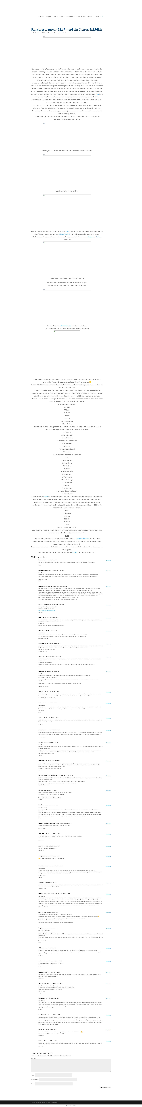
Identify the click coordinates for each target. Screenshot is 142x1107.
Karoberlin (41, 643)
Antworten (108, 560)
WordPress (55, 1102)
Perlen (78, 16)
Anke (39, 912)
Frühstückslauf (66, 326)
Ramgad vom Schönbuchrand (46, 823)
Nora (39, 630)
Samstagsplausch (58, 32)
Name (33, 1075)
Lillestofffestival (64, 234)
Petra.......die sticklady (44, 586)
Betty (46, 496)
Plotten (83, 16)
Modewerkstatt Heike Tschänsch (47, 775)
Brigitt (40, 928)
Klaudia (40, 671)
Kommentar (34, 1058)
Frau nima (41, 730)
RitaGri (40, 617)
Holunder (41, 760)
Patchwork (70, 16)
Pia (39, 790)
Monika (40, 1029)
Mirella (40, 1040)
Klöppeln (48, 16)
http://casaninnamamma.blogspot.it (46, 610)
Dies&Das (48, 32)
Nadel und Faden (94, 237)
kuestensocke (42, 1014)
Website (33, 1083)
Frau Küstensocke (82, 538)
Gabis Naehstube (43, 570)
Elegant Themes (41, 1102)
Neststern (41, 972)
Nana (39, 560)
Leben (54, 16)
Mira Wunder (42, 998)
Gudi (39, 703)
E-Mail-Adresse (35, 1079)
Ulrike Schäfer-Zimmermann (46, 893)
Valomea (40, 742)
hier (67, 231)
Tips (39, 882)
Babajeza (41, 856)
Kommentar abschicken (105, 1087)
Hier (97, 94)
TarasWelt (41, 833)
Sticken (97, 16)
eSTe (39, 948)
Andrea (75, 552)
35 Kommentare (67, 32)
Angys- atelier (42, 983)
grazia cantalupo (43, 604)
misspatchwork (42, 866)
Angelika (40, 846)
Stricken (89, 16)
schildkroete (41, 961)
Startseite (41, 16)
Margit (40, 805)
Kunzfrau (35, 32)
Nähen (61, 16)
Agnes (40, 717)
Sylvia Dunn (41, 656)
